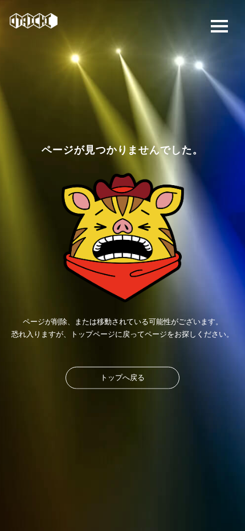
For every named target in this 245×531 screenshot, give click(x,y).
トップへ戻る (122, 377)
